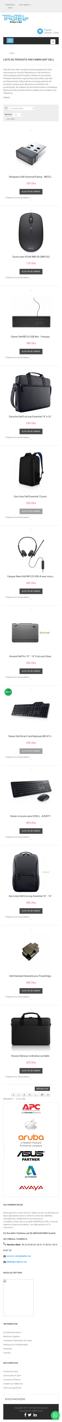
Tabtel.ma (8, 93)
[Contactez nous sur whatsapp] (55, 1415)
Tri (6, 108)
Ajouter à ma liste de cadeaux (18, 198)
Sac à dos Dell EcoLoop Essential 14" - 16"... (31, 896)
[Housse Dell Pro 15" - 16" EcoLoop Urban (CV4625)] (30, 632)
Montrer (8, 114)
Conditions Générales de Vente (17, 1340)
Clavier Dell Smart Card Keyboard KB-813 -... (31, 736)
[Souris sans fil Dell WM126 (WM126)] (30, 232)
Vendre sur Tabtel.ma (13, 1384)
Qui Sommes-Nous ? (12, 1332)
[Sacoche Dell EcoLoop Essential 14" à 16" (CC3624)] (30, 392)
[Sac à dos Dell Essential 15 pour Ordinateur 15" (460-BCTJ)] (30, 472)
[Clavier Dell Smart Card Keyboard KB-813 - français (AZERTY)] (30, 712)
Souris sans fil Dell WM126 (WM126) (31, 257)
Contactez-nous (10, 1371)
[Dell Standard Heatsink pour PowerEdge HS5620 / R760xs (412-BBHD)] (30, 952)
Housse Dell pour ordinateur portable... (31, 1056)
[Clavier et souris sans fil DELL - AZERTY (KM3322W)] (30, 792)
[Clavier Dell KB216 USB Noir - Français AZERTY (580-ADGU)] (30, 312)
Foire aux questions (12, 1388)
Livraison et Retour (12, 1380)
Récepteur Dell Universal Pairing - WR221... (31, 177)
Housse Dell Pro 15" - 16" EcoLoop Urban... (31, 656)
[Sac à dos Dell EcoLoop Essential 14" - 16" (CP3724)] (30, 872)
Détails (6, 97)
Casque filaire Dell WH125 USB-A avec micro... (31, 576)
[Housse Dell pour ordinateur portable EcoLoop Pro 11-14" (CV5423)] (30, 1032)
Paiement (7, 1349)
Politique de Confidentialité (15, 1345)
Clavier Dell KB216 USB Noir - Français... (31, 337)
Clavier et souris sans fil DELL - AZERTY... (31, 816)
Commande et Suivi (12, 1375)
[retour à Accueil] (4, 52)
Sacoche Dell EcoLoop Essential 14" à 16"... (31, 416)
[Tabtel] (20, 18)
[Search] (52, 41)
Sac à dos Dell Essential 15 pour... (31, 496)
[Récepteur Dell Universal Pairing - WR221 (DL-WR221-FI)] (30, 153)
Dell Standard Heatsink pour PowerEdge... (30, 976)
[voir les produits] (31, 1110)
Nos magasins (15, 1399)
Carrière (7, 1353)
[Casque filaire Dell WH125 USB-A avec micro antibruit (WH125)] (30, 552)
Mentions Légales (11, 1336)
